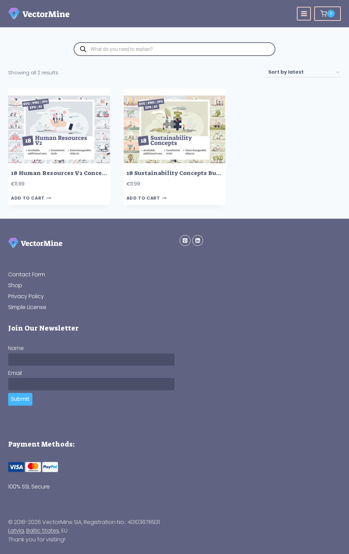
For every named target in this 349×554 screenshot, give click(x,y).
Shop (15, 285)
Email (15, 373)
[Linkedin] (197, 240)
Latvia (16, 531)
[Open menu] (304, 14)
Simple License (27, 307)
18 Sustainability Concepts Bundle (178, 173)
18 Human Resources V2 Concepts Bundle (73, 173)
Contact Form (26, 274)
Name (16, 348)
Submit (20, 399)
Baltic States (42, 531)
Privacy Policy (26, 296)
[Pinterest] (185, 240)
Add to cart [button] (28, 198)
